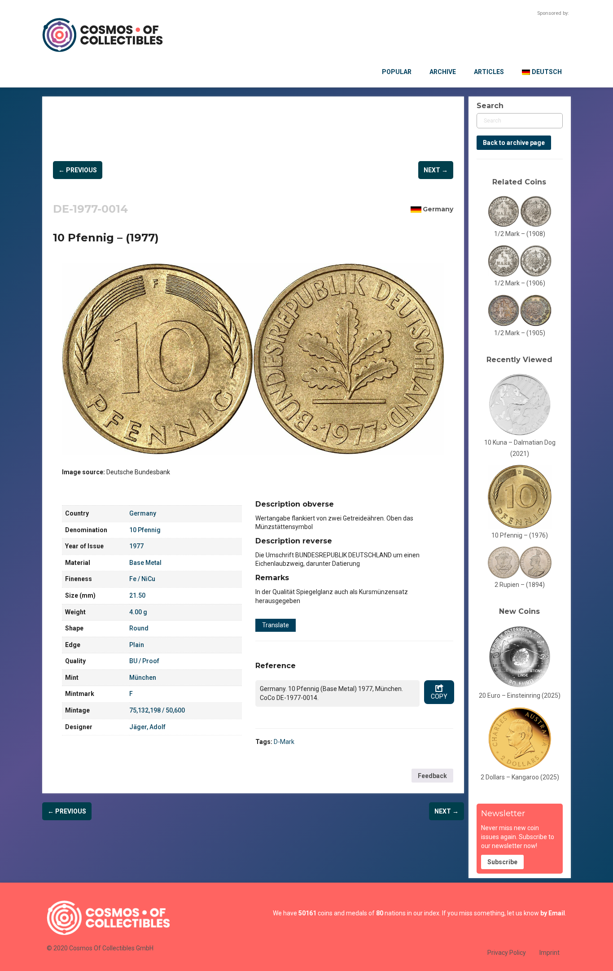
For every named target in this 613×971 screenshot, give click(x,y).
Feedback (432, 775)
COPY (439, 696)
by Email (552, 913)
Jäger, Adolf (147, 726)
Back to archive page (514, 142)
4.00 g (138, 612)
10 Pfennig (145, 530)
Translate (275, 625)
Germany (438, 209)
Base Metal (145, 562)
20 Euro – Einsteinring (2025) (519, 695)
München (142, 677)
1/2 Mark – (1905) (519, 333)
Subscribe (502, 862)
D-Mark (284, 741)
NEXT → (436, 170)
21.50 (137, 595)
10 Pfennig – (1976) (519, 535)
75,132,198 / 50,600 (157, 710)
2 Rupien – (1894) (520, 584)
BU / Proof (144, 661)
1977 (136, 546)
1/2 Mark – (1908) (519, 233)
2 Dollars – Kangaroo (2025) (520, 777)
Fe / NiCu (142, 578)
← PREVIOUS (77, 170)
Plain (136, 644)
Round (139, 628)
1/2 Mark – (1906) (519, 283)
